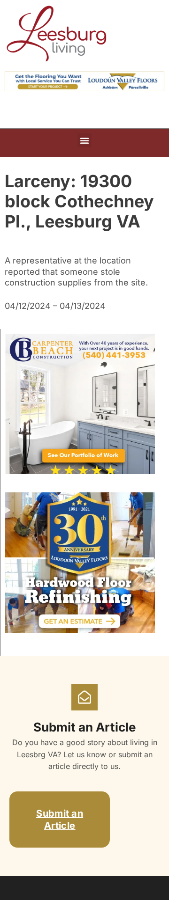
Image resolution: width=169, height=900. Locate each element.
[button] (84, 140)
